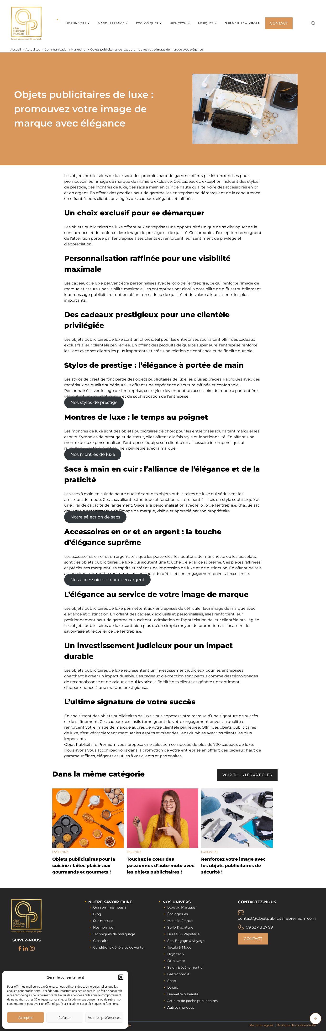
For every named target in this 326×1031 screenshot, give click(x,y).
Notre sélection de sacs (95, 517)
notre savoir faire (110, 902)
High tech (175, 954)
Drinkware (176, 961)
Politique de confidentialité (296, 1025)
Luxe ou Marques (181, 907)
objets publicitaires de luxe (97, 175)
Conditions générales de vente (118, 947)
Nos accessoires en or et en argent (107, 579)
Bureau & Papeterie (183, 934)
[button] (120, 977)
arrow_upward (315, 1019)
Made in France (180, 921)
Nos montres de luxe (92, 454)
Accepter (25, 1017)
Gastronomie (178, 974)
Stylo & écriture (180, 927)
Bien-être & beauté (182, 994)
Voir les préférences (104, 1017)
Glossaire (100, 941)
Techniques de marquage (114, 934)
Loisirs (172, 987)
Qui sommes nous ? (109, 907)
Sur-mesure (103, 921)
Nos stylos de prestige (94, 402)
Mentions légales (261, 1025)
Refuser (64, 1017)
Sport (172, 981)
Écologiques (177, 914)
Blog (97, 914)
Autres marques (180, 1007)
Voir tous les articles (247, 775)
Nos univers (177, 902)
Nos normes (103, 927)
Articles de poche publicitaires (192, 1001)
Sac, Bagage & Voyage (186, 941)
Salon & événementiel (185, 967)
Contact (253, 938)
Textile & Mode (179, 947)
